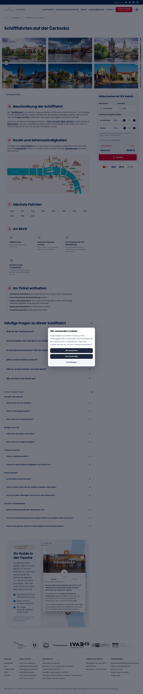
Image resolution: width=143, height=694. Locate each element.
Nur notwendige (71, 356)
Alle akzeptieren (71, 350)
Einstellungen (71, 362)
